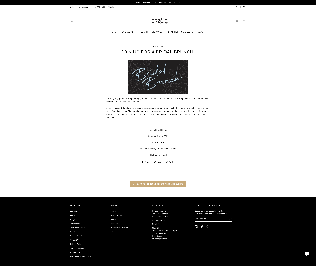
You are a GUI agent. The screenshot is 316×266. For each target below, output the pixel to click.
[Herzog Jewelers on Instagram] (196, 226)
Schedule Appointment (79, 7)
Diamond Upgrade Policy (80, 256)
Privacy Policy (76, 244)
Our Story (74, 211)
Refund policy (76, 252)
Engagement (129, 32)
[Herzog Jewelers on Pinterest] (207, 226)
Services (157, 32)
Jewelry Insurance (77, 228)
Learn (144, 32)
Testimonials (75, 224)
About (200, 32)
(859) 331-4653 (98, 7)
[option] (158, 2)
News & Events (76, 236)
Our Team (74, 215)
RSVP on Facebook (158, 155)
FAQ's (72, 220)
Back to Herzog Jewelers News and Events (159, 184)
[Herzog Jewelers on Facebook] (201, 226)
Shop (115, 32)
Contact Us (74, 240)
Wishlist (111, 7)
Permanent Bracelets (180, 32)
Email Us (155, 224)
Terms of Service (77, 248)
